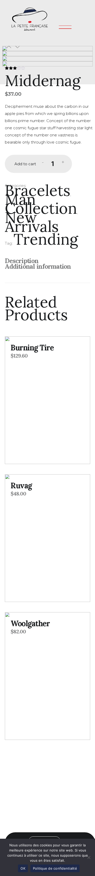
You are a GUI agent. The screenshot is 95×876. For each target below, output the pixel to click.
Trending (46, 239)
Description (21, 261)
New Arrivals (32, 222)
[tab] (48, 261)
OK (23, 868)
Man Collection (41, 204)
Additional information (38, 266)
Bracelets (37, 190)
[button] (9, 47)
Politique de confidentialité (55, 868)
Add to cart (25, 163)
